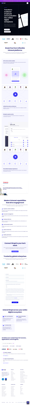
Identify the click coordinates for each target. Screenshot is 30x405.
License (7, 402)
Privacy (13, 402)
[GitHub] (18, 402)
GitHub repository (4, 391)
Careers (21, 389)
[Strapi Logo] (4, 369)
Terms (10, 402)
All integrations (12, 386)
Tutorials (3, 390)
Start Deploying (5, 355)
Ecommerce (21, 373)
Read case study (7, 31)
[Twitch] (21, 402)
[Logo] (3, 3)
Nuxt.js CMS (12, 391)
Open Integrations (15, 251)
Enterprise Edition (13, 373)
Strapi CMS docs (4, 386)
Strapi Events (3, 389)
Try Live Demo (7, 29)
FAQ (20, 391)
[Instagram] (26, 402)
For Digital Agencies (22, 382)
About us (21, 386)
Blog (20, 387)
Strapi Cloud (12, 372)
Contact (21, 390)
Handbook (21, 388)
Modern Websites (22, 371)
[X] (22, 402)
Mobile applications (22, 372)
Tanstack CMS (12, 389)
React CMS (12, 387)
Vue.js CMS (12, 390)
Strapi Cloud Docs (4, 387)
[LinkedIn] (25, 402)
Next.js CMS (12, 388)
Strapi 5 (12, 371)
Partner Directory (4, 388)
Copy (13, 343)
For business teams (22, 381)
